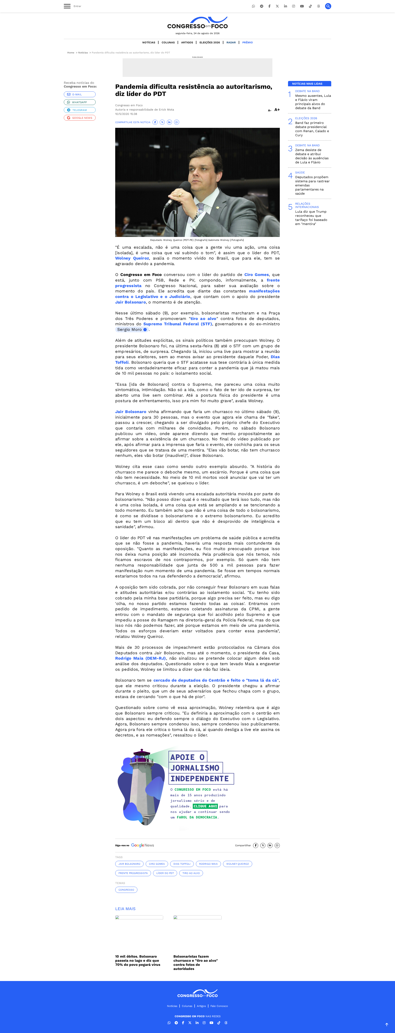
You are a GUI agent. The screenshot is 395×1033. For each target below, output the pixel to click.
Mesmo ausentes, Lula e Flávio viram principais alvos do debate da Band (313, 102)
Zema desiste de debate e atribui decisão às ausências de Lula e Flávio (312, 156)
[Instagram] (293, 6)
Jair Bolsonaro (129, 863)
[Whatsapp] (253, 6)
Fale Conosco (219, 1006)
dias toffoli (182, 863)
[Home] (197, 22)
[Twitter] (277, 6)
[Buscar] (328, 6)
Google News (82, 117)
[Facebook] (269, 6)
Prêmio (247, 42)
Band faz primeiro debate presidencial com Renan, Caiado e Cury (312, 129)
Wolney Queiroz (237, 863)
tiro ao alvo (191, 873)
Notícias (148, 42)
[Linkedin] (285, 6)
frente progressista (133, 873)
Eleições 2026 (210, 42)
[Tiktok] (310, 6)
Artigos (187, 42)
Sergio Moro (129, 329)
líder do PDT (165, 873)
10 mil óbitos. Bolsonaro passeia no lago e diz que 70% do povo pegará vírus (137, 960)
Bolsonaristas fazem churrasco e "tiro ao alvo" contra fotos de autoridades (195, 962)
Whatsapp (79, 102)
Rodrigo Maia (208, 863)
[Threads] (318, 6)
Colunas (168, 42)
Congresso (126, 889)
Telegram (79, 110)
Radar (231, 42)
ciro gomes (157, 863)
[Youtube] (302, 6)
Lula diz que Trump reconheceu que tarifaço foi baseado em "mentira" (311, 218)
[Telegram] (261, 6)
